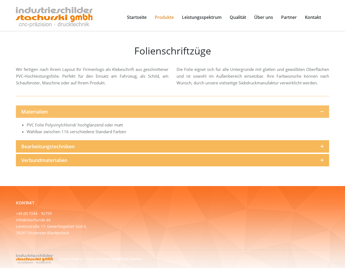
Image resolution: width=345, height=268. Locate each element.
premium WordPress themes (118, 258)
